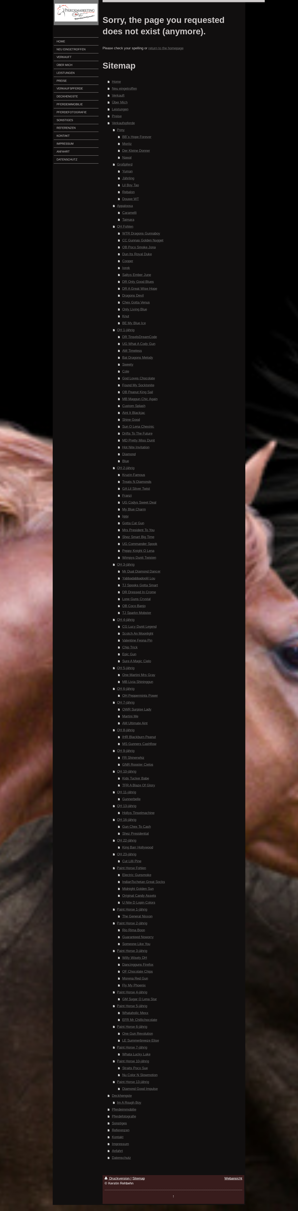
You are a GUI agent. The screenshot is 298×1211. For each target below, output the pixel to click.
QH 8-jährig (125, 730)
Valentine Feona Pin (137, 640)
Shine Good (131, 420)
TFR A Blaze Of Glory (138, 785)
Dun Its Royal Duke (137, 254)
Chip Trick (130, 647)
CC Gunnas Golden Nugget (142, 240)
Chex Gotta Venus (136, 302)
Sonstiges (119, 1123)
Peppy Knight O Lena (138, 551)
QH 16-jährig (126, 820)
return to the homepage (165, 48)
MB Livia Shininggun (137, 682)
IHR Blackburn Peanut (139, 737)
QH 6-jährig (125, 689)
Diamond (129, 454)
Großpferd (124, 164)
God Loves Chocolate (138, 378)
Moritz (127, 144)
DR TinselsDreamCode (139, 337)
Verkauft (118, 95)
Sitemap (138, 1178)
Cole (125, 371)
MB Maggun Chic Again (140, 399)
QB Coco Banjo (134, 606)
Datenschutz (121, 1158)
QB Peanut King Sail (137, 392)
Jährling (128, 178)
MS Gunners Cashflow (139, 744)
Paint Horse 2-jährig (132, 923)
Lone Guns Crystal (136, 599)
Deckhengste (122, 1096)
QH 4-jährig (125, 620)
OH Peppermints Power (140, 696)
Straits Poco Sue (135, 1068)
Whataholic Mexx (135, 1013)
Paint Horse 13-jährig (133, 1082)
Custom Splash (133, 406)
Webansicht (233, 1178)
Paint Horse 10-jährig (133, 1061)
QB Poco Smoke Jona (139, 247)
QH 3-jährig (125, 564)
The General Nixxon (137, 916)
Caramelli (129, 213)
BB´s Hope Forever (136, 137)
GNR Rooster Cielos (137, 764)
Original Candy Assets (139, 896)
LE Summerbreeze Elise (140, 1040)
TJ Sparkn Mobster (136, 613)
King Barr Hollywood (137, 847)
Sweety (127, 364)
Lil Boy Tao (130, 185)
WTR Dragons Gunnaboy (141, 233)
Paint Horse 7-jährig (132, 1047)
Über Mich (120, 102)
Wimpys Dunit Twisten (139, 558)
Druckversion (119, 1178)
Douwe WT (130, 199)
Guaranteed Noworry (138, 937)
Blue (125, 461)
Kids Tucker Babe (135, 778)
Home (116, 82)
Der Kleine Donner (136, 151)
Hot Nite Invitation (135, 447)
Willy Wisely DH (134, 958)
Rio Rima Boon (133, 930)
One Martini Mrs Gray (138, 675)
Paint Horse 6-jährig (132, 1027)
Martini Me (130, 716)
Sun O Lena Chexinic (138, 426)
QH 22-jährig (126, 840)
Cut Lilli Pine (131, 861)
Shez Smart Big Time (138, 537)
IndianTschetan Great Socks (143, 882)
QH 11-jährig (126, 792)
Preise (117, 116)
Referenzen (120, 1130)
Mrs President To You (138, 530)
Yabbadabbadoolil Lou (138, 578)
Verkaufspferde (123, 123)
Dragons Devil (133, 295)
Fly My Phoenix (134, 985)
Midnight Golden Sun (138, 889)
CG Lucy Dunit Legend (139, 627)
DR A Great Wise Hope (139, 289)
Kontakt (117, 1137)
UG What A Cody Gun (138, 344)
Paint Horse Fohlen (131, 868)
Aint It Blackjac (133, 413)
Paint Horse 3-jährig (132, 951)
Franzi (127, 495)
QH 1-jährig (125, 330)
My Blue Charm (134, 509)
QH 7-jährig (125, 702)
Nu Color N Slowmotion (140, 1075)
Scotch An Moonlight (137, 633)
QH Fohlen (125, 226)
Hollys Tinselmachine (138, 813)
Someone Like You (136, 944)
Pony (121, 130)
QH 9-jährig (125, 751)
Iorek (126, 268)
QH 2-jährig (125, 468)
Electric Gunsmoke (136, 875)
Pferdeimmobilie (124, 1109)
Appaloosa (125, 206)
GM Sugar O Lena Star (139, 999)
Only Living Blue (134, 309)
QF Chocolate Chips (137, 971)
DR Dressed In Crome (139, 592)
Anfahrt (117, 1151)
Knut (125, 316)
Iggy (125, 516)
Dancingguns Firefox (137, 965)
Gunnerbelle (131, 799)
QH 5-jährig (125, 668)
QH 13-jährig (126, 806)
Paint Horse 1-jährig (132, 909)
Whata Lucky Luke (136, 1054)
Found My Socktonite (138, 385)
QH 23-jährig (126, 854)
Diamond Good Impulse (140, 1089)
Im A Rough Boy (129, 1102)
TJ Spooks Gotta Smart (140, 585)
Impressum (120, 1144)
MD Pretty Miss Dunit (138, 440)
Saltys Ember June (136, 275)
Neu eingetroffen (124, 88)
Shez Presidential (135, 833)
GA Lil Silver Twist (136, 489)
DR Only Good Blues (138, 282)
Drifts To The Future (137, 433)
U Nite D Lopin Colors (138, 902)
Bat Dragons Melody (137, 358)
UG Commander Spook (139, 544)
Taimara (128, 220)
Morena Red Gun (135, 978)
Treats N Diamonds (136, 482)
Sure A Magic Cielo (136, 661)
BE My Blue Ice (134, 323)
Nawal (127, 157)
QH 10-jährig (126, 771)
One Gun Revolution (137, 1034)
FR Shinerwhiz (133, 758)
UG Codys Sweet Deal (139, 502)
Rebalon (128, 192)
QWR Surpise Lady (136, 709)
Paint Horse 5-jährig (132, 1006)
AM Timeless (132, 351)
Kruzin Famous (133, 475)
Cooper (127, 261)
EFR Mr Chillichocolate (139, 1020)
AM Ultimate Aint (135, 723)
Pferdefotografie (124, 1116)
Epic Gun (129, 654)
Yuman (127, 171)
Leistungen (120, 109)
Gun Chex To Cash (136, 827)
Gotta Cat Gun (133, 523)
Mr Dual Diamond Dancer (141, 571)
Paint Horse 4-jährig (132, 992)
